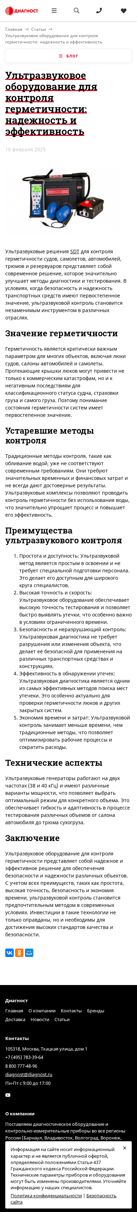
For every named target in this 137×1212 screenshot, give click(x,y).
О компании (42, 1010)
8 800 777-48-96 (21, 1066)
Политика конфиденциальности (46, 1195)
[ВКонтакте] (9, 953)
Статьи (38, 29)
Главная (14, 1010)
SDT (74, 251)
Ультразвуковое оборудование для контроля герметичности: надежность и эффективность (53, 39)
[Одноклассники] (19, 953)
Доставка (15, 1019)
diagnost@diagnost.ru (28, 1074)
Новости (40, 1019)
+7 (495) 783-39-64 (24, 1057)
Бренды (95, 1010)
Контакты (71, 1010)
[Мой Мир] (29, 953)
